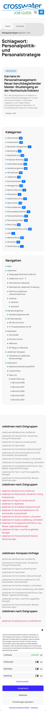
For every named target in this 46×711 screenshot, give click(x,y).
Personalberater (14, 207)
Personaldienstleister (16, 211)
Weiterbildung (13, 237)
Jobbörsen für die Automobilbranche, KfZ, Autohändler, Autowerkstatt (21, 454)
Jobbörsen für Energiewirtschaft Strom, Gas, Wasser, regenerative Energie (22, 467)
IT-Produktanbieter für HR (20, 326)
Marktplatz (12, 331)
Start (9, 266)
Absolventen (12, 138)
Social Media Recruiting (17, 229)
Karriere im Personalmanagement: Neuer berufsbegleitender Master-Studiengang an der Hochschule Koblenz (22, 83)
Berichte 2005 (18, 395)
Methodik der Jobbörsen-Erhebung (24, 287)
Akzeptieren (23, 688)
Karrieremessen (14, 181)
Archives (20, 26)
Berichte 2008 (18, 382)
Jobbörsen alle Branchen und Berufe (18, 432)
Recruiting (11, 224)
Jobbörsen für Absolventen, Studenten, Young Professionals (20, 437)
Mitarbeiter (12, 194)
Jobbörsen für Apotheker (13, 445)
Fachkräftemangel (15, 164)
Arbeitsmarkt (13, 142)
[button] (42, 630)
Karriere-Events (16, 339)
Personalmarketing (15, 216)
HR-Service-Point (16, 322)
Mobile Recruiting (15, 198)
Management (13, 185)
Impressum (34, 707)
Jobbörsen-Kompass (16, 352)
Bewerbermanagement (17, 146)
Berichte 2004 (18, 399)
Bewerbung (12, 151)
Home (7, 26)
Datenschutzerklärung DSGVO (19, 707)
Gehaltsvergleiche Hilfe (19, 314)
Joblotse (12, 298)
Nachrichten (11, 71)
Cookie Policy (15, 371)
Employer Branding (15, 159)
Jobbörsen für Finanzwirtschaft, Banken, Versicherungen (20, 479)
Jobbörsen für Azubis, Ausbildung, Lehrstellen (23, 462)
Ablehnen (23, 695)
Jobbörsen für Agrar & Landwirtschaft (19, 442)
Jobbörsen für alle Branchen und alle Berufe (21, 621)
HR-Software (12, 172)
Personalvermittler (15, 220)
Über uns (13, 375)
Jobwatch (15, 306)
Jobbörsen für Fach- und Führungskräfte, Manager (21, 473)
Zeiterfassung (13, 246)
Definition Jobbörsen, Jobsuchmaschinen (18, 293)
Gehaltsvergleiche (15, 168)
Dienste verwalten (22, 681)
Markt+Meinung (17, 379)
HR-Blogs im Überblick (18, 347)
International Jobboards (19, 283)
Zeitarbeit (11, 242)
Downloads (14, 335)
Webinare (13, 343)
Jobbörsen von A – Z (17, 278)
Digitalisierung (13, 155)
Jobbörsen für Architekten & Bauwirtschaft (21, 449)
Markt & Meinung (14, 190)
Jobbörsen (11, 177)
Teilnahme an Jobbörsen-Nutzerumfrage (20, 357)
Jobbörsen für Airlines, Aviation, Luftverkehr (22, 459)
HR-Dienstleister (14, 318)
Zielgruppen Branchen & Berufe (22, 274)
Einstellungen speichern (23, 702)
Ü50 (9, 233)
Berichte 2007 (18, 387)
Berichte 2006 (18, 391)
